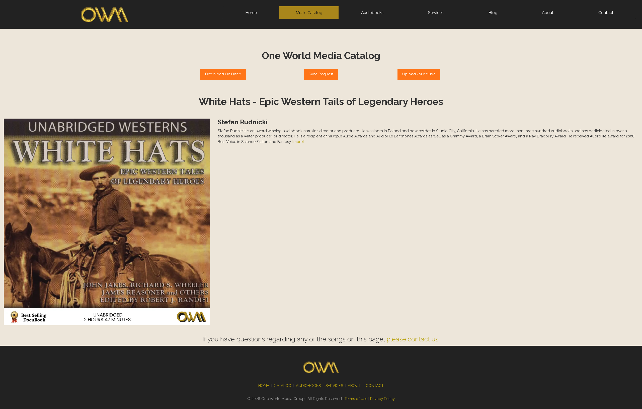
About (547, 12)
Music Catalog (309, 12)
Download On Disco (223, 74)
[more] (298, 141)
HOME (263, 385)
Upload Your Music (419, 74)
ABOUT (354, 385)
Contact (605, 12)
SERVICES (334, 385)
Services (436, 12)
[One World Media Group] (104, 14)
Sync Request (321, 74)
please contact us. (413, 339)
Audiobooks (372, 12)
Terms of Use (356, 398)
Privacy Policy (382, 398)
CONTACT (375, 385)
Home (251, 12)
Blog (493, 12)
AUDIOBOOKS (308, 385)
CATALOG (282, 385)
